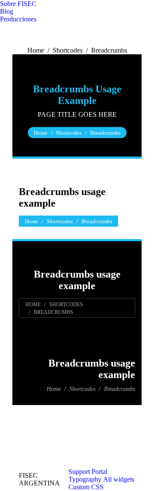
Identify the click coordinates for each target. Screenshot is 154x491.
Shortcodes (68, 50)
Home (35, 50)
